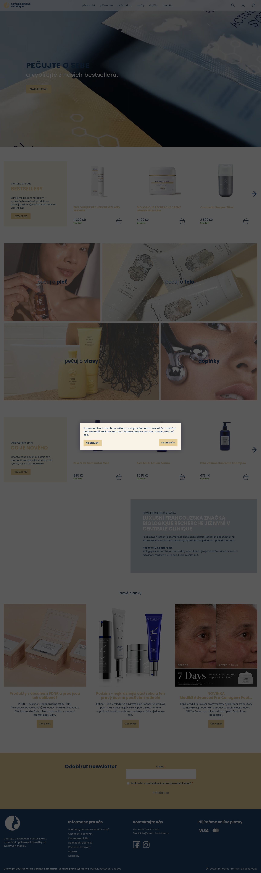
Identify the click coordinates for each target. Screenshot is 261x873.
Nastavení (92, 443)
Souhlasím (168, 442)
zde (86, 435)
